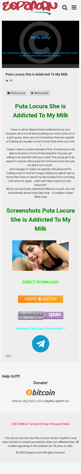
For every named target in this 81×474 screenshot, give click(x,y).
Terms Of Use (39, 424)
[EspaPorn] (30, 8)
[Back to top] (74, 466)
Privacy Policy (60, 424)
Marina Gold (41, 93)
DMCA (23, 424)
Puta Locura (17, 93)
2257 (14, 424)
